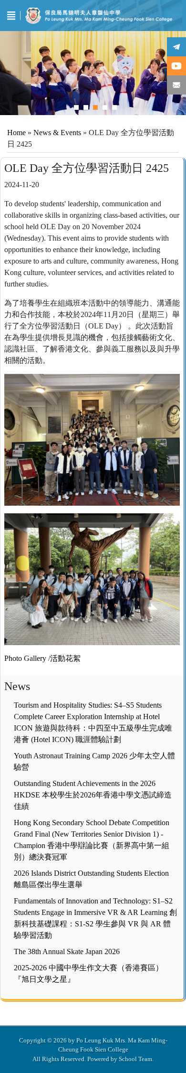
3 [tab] (95, 107)
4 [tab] (105, 107)
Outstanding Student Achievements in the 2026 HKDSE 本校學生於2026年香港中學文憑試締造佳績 (93, 794)
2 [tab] (85, 107)
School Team (135, 1058)
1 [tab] (76, 107)
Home (16, 132)
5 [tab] (114, 107)
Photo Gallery (25, 658)
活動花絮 (65, 658)
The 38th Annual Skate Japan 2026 (67, 951)
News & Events (57, 132)
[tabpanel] (93, 73)
